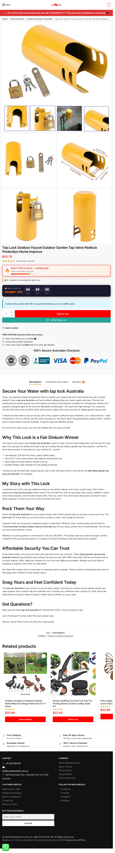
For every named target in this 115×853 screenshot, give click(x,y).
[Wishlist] (44, 656)
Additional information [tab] (57, 382)
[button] (108, 5)
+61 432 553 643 (13, 763)
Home (4, 19)
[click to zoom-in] (56, 77)
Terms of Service (67, 778)
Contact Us (7, 800)
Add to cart (63, 313)
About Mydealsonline (69, 763)
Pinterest (65, 800)
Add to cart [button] (73, 719)
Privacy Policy (65, 770)
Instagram (66, 796)
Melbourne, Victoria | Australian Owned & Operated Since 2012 (44, 840)
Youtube (65, 793)
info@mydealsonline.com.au (15, 771)
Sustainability (65, 774)
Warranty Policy (10, 804)
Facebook (65, 789)
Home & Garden (17, 19)
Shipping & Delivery (12, 793)
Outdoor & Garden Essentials (39, 19)
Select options (25, 719)
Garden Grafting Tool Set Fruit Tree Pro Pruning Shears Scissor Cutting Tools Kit (72, 703)
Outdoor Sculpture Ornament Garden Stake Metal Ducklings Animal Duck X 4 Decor (25, 703)
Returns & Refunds (11, 796)
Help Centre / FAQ (11, 789)
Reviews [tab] (78, 382)
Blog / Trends (65, 766)
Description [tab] (35, 382)
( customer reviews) (25, 261)
